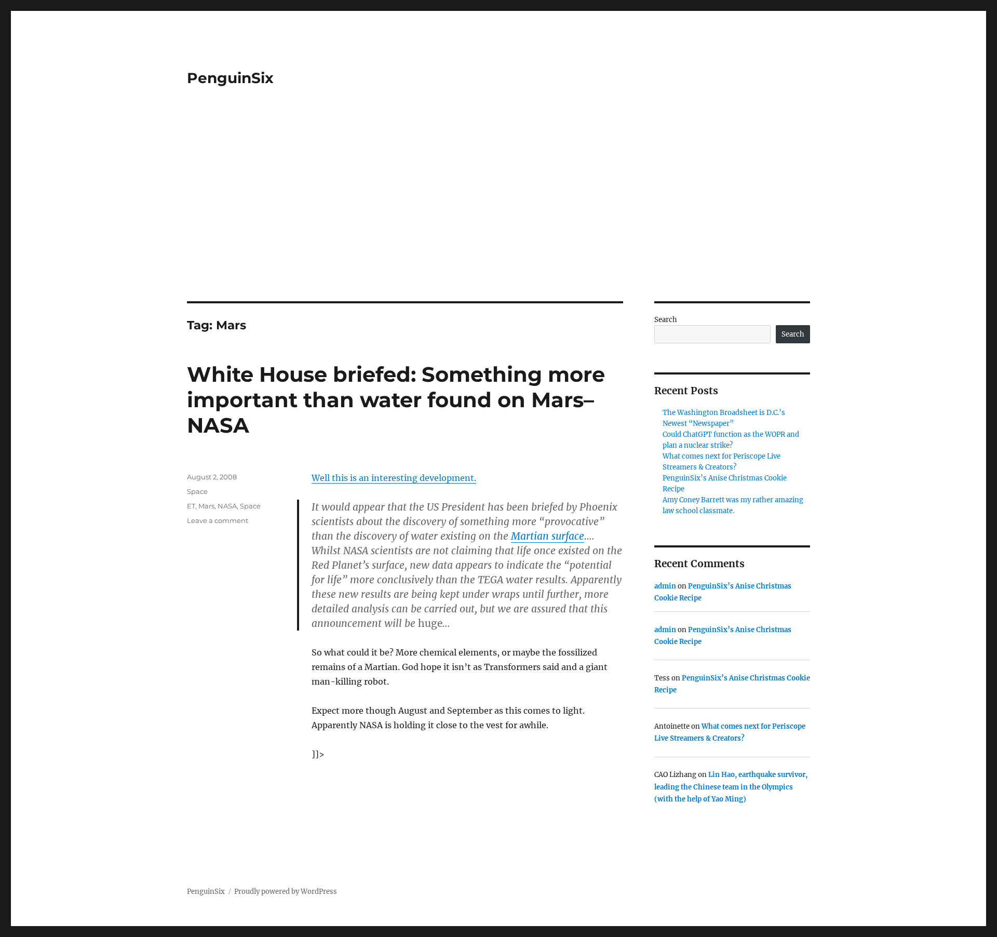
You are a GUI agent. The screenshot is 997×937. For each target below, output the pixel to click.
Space (197, 491)
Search (665, 319)
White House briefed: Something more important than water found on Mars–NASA (396, 400)
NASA (227, 506)
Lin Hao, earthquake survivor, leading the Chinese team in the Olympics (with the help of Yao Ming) (730, 787)
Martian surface (547, 536)
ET (191, 506)
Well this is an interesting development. (394, 478)
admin (665, 586)
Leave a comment (217, 520)
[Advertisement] (498, 224)
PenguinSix (230, 78)
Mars (206, 506)
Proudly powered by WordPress (285, 891)
